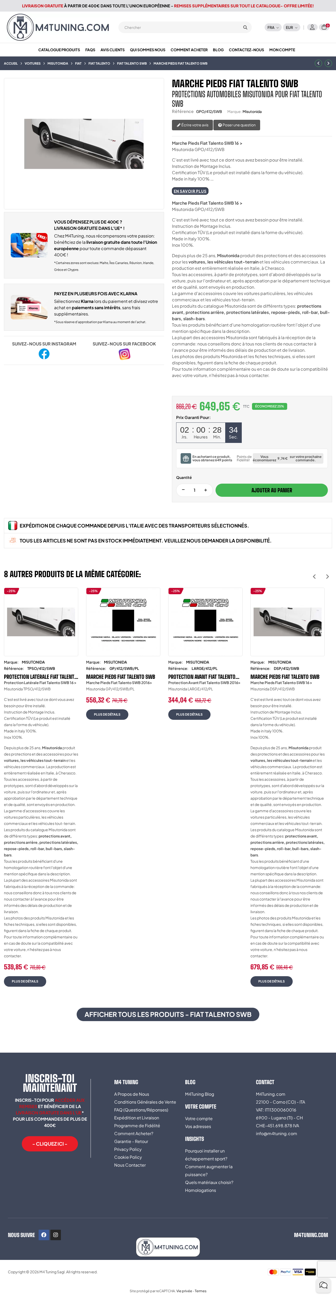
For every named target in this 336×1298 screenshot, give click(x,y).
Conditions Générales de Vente (145, 1102)
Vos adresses (198, 1126)
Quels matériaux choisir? (209, 1182)
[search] (245, 27)
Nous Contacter (130, 1165)
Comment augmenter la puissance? (209, 1170)
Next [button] (327, 576)
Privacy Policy (128, 1149)
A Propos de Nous (131, 1094)
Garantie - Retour (131, 1141)
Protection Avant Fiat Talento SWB (201, 676)
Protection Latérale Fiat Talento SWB (40, 676)
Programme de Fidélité (137, 1125)
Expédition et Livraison (136, 1117)
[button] (50, 1143)
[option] (41, 791)
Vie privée (184, 1291)
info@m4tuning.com (276, 1133)
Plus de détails (25, 981)
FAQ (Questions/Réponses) (141, 1110)
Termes (201, 1291)
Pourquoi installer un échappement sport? (206, 1154)
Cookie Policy (128, 1157)
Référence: (14, 668)
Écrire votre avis (194, 124)
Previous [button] (314, 576)
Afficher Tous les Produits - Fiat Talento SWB (168, 1014)
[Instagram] (55, 1235)
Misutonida (252, 111)
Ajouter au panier (271, 490)
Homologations (200, 1190)
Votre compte (199, 1118)
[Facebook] (44, 1235)
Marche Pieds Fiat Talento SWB (120, 676)
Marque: (234, 111)
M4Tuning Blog (199, 1094)
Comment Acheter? (133, 1133)
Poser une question (239, 124)
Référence (183, 111)
